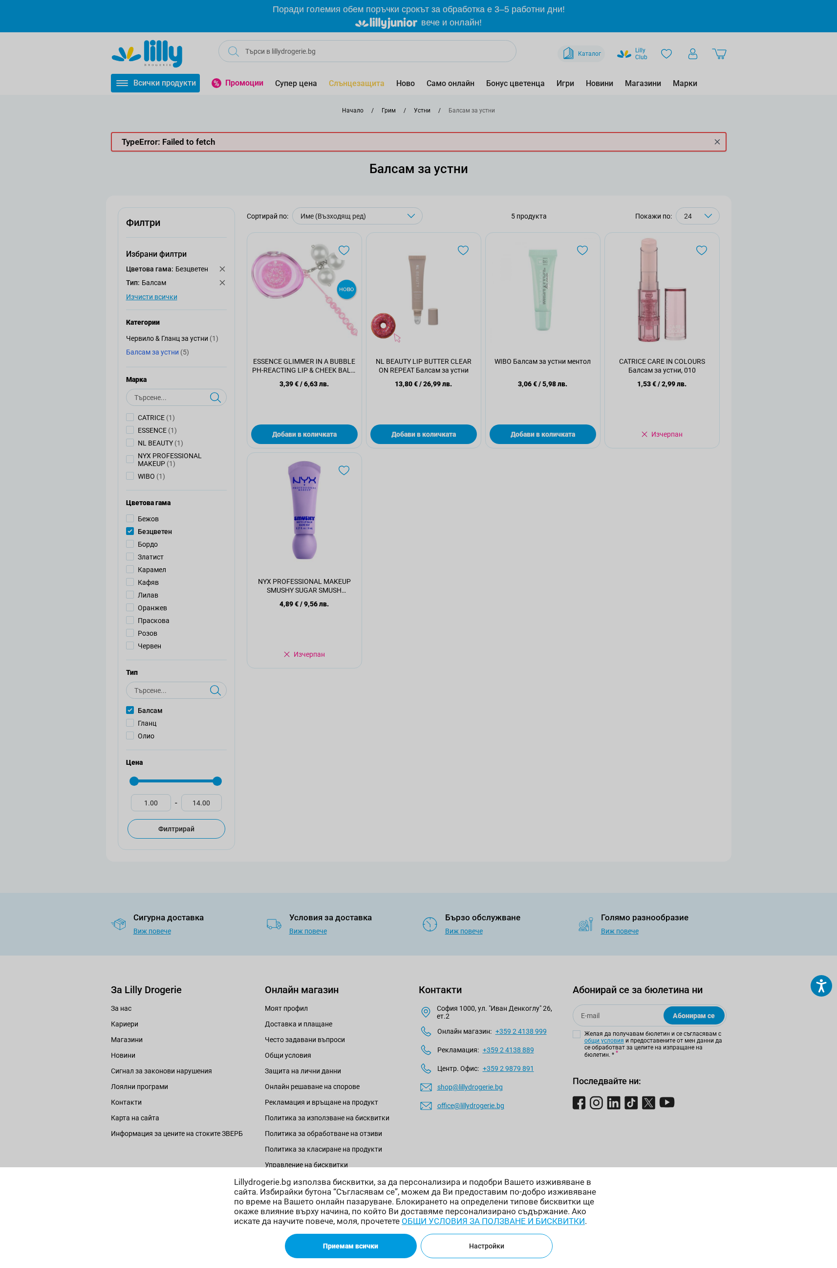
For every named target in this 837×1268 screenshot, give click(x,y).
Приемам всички (350, 1246)
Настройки (486, 1246)
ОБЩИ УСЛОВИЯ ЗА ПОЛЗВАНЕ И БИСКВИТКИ (493, 1221)
